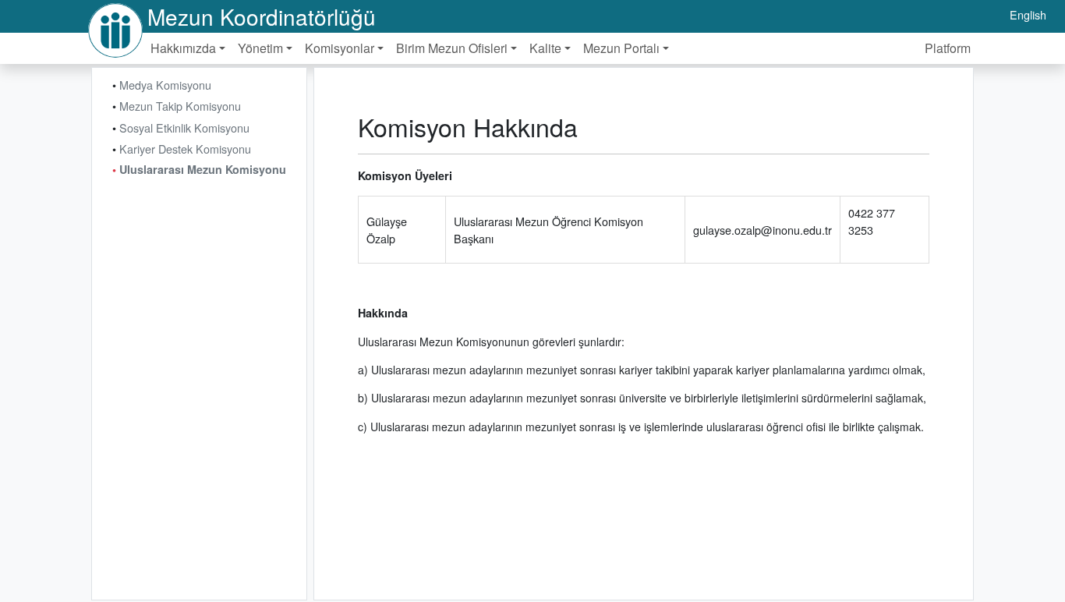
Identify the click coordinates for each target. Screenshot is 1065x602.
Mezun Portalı (621, 48)
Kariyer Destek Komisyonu (185, 148)
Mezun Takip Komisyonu (180, 105)
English (1028, 14)
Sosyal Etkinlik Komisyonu (184, 127)
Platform (948, 48)
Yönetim (260, 48)
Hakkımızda (183, 48)
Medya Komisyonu (165, 84)
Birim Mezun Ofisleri (452, 48)
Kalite (545, 48)
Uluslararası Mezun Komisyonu (202, 169)
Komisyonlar (339, 48)
